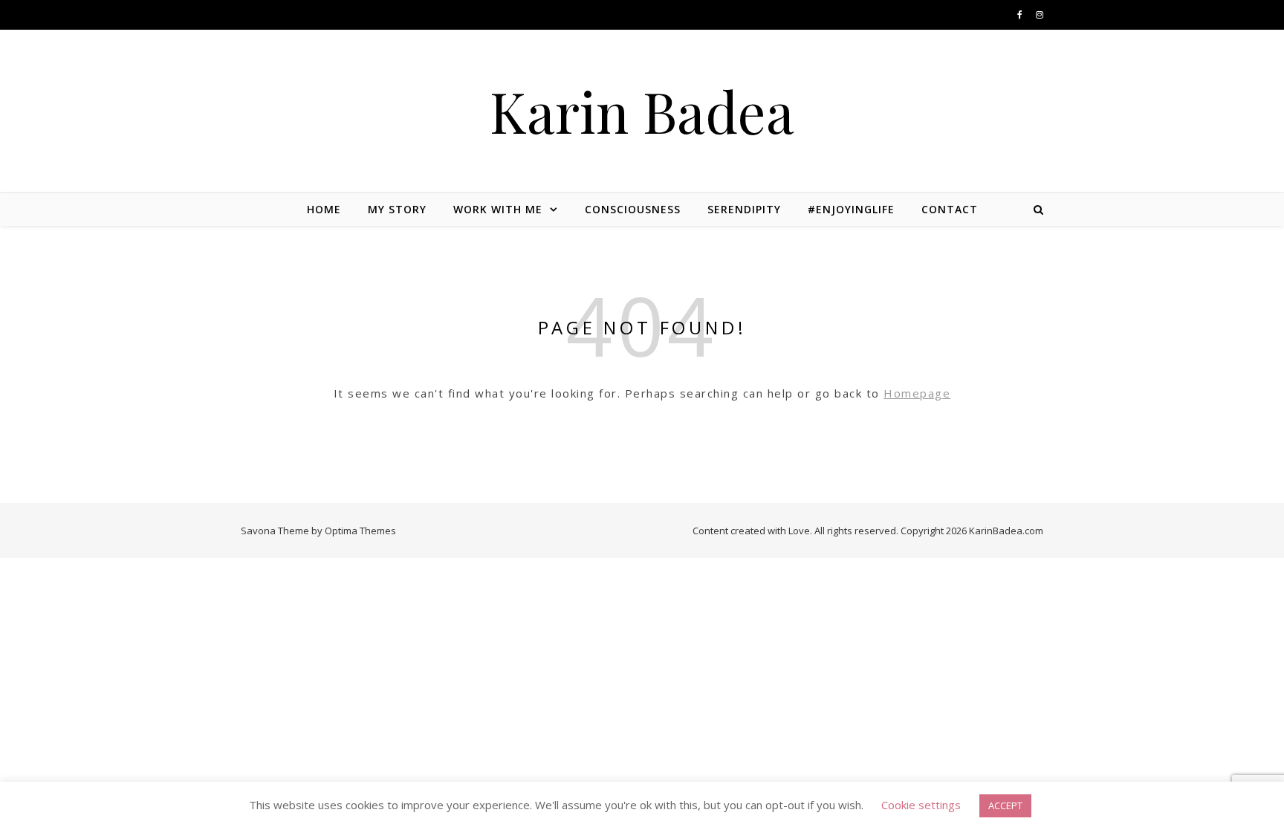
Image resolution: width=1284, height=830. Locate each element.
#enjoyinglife (851, 209)
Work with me (497, 209)
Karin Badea (642, 111)
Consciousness (633, 209)
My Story (397, 209)
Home (324, 209)
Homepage (916, 393)
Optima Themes (360, 530)
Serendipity (744, 209)
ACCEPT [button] (1005, 805)
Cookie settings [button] (921, 804)
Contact (949, 209)
